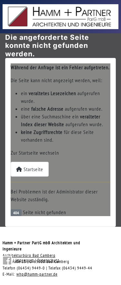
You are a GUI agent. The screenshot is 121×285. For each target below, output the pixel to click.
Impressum (24, 260)
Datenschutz (48, 260)
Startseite (32, 169)
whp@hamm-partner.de (36, 274)
